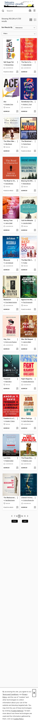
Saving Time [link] (8, 221)
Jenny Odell (8, 223)
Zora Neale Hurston (11, 302)
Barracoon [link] (7, 300)
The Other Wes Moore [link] (10, 141)
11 (24, 516)
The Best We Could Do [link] (27, 260)
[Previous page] (12, 516)
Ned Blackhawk (10, 500)
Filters (5, 33)
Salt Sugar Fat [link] (9, 62)
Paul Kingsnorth (27, 302)
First (14, 521)
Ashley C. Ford (27, 104)
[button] (30, 20)
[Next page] (27, 516)
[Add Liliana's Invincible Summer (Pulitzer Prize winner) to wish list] (35, 507)
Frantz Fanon (27, 144)
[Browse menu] (34, 10)
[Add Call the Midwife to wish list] (35, 230)
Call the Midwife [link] (27, 221)
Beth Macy (8, 381)
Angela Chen (9, 104)
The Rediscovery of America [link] (10, 498)
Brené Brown (27, 183)
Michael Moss (9, 65)
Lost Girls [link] (7, 458)
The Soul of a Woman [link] (27, 62)
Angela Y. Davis (10, 421)
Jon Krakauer (9, 263)
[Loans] (30, 11)
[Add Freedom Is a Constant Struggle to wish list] (17, 428)
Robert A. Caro (27, 461)
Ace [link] (5, 102)
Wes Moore (8, 144)
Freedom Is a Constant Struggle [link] (10, 419)
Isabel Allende (27, 65)
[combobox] (14, 10)
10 (22, 516)
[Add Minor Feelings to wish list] (35, 428)
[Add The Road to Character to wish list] (17, 190)
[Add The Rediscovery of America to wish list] (17, 507)
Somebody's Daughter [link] (27, 102)
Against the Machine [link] (27, 300)
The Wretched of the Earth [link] (27, 141)
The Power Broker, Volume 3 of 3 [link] (27, 458)
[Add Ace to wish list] (17, 111)
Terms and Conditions (10, 694)
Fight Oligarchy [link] (26, 379)
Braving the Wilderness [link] (27, 181)
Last (25, 521)
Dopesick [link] (7, 379)
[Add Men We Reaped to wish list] (35, 349)
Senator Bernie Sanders (29, 381)
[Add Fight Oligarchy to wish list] (35, 388)
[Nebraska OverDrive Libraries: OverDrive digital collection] (19, 4)
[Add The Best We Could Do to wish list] (35, 270)
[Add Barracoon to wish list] (17, 309)
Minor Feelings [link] (26, 419)
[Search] (3, 10)
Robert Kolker (9, 461)
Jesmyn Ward (27, 342)
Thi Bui (25, 263)
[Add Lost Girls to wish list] (17, 468)
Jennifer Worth (27, 223)
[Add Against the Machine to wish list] (35, 309)
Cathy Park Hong (28, 421)
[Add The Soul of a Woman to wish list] (35, 72)
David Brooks (9, 183)
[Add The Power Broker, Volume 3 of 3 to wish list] (35, 468)
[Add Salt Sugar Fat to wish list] (17, 72)
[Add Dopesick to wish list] (17, 388)
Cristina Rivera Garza (29, 500)
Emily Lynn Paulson (11, 342)
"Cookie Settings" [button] (17, 711)
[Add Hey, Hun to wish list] (17, 349)
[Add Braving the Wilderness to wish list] (35, 190)
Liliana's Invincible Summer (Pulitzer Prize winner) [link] (27, 498)
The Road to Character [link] (10, 181)
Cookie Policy (18, 719)
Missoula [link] (7, 260)
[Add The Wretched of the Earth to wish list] (35, 151)
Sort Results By (7, 27)
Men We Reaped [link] (27, 339)
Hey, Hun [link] (7, 339)
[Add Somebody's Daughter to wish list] (35, 111)
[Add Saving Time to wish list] (17, 230)
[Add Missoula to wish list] (17, 270)
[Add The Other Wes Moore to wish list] (17, 151)
